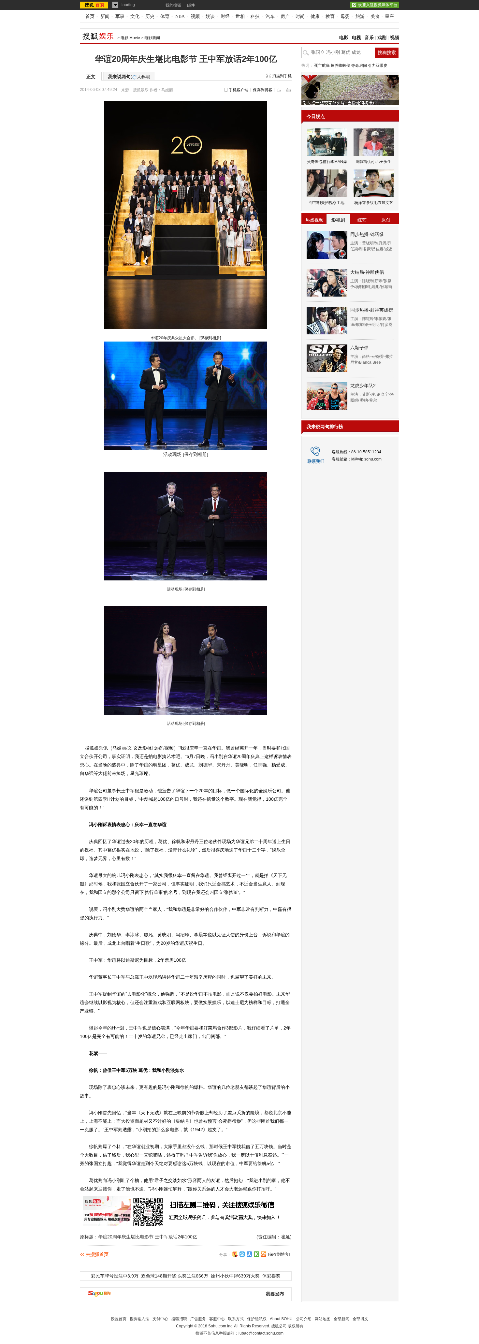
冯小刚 (216, 756)
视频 (195, 16)
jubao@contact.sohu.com (261, 1333)
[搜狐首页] (94, 5)
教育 (330, 16)
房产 (285, 16)
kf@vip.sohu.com (366, 459)
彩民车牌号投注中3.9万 (114, 1275)
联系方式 (236, 1319)
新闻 (104, 16)
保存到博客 (262, 90)
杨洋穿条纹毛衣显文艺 (373, 202)
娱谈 (210, 16)
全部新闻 (341, 1319)
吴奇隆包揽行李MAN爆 (327, 161)
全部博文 (360, 1319)
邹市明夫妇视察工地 (326, 202)
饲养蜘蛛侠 (340, 65)
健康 (315, 16)
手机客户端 (238, 90)
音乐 (369, 37)
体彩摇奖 (271, 1275)
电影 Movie (130, 38)
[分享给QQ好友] (242, 1254)
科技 (255, 16)
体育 (164, 16)
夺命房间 (359, 65)
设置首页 (118, 1319)
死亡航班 (322, 65)
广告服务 (198, 1319)
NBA (180, 16)
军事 (119, 16)
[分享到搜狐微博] (235, 1254)
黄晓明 (242, 765)
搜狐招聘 (179, 1319)
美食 (375, 16)
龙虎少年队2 (363, 385)
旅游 (360, 16)
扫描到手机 (282, 76)
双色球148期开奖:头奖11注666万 (174, 1275)
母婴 (345, 16)
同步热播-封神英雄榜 (371, 310)
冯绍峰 (182, 934)
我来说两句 (129, 76)
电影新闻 (152, 38)
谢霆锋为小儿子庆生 (373, 161)
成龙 (189, 765)
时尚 (300, 16)
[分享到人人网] (249, 1254)
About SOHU (281, 1319)
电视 (356, 37)
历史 (149, 16)
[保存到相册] (210, 338)
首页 (89, 16)
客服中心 (217, 1319)
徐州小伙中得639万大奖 (235, 1275)
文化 (134, 16)
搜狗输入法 (139, 1319)
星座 (389, 16)
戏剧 (381, 37)
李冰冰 (132, 934)
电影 (343, 37)
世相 (240, 16)
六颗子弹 (359, 347)
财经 (225, 16)
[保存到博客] (279, 1254)
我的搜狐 (173, 5)
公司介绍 (304, 1319)
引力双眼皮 (377, 65)
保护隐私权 (257, 1319)
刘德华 (205, 765)
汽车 (270, 16)
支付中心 (160, 1319)
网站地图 (322, 1319)
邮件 (191, 5)
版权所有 (295, 1326)
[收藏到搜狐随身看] (256, 1254)
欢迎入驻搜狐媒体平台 (377, 5)
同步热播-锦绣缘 (367, 234)
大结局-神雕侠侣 (367, 272)
